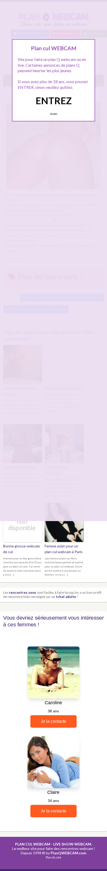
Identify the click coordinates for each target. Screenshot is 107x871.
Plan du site (53, 857)
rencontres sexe (22, 592)
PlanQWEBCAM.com (68, 853)
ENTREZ (54, 100)
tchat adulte (66, 597)
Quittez (53, 114)
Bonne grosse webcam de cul (21, 549)
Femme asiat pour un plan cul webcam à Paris (64, 549)
